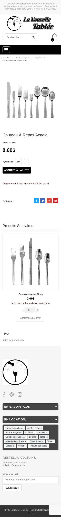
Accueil (7, 58)
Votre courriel (10, 474)
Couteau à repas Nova (30, 294)
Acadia (38, 58)
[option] (30, 279)
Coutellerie (22, 58)
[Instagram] (20, 394)
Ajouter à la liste (16, 170)
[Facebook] (4, 394)
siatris (30, 512)
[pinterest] (11, 394)
